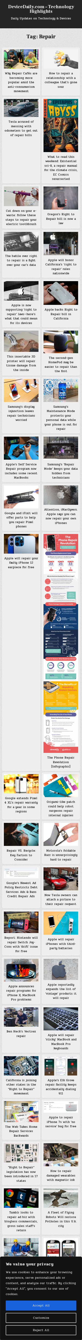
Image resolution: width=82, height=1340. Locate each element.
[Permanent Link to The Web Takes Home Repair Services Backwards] (21, 1111)
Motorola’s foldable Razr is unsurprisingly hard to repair (60, 855)
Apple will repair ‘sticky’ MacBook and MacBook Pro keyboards (61, 1042)
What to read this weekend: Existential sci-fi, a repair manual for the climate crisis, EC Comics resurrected (60, 168)
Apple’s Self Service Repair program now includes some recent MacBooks (21, 471)
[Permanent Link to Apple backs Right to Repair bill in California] (61, 293)
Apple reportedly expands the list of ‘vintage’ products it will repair (61, 991)
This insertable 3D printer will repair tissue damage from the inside (21, 363)
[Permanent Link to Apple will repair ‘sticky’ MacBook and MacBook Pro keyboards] (61, 1018)
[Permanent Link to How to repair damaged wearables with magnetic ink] (61, 1154)
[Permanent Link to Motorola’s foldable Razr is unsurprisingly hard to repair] (61, 834)
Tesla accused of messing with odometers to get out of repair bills (21, 128)
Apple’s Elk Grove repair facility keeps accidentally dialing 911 (61, 1087)
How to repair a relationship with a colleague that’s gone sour (61, 80)
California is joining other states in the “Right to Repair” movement (21, 1087)
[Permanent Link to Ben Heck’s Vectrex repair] (21, 1017)
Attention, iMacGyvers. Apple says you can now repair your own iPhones (61, 516)
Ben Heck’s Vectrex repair (21, 1033)
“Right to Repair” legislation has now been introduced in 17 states (21, 1174)
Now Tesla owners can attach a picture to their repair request (60, 899)
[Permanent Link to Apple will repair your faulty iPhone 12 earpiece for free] (21, 543)
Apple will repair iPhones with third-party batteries (61, 944)
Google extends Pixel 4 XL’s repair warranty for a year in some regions (21, 805)
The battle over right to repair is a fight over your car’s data (21, 260)
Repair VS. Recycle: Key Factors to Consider (21, 855)
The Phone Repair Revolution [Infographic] (60, 762)
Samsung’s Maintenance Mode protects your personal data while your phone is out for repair (61, 417)
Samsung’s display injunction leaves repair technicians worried (21, 413)
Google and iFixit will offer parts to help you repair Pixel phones (21, 520)
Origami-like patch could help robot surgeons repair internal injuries (61, 809)
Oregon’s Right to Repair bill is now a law (61, 218)
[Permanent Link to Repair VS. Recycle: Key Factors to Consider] (21, 834)
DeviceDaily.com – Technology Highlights (41, 9)
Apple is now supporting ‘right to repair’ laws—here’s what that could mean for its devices (21, 314)
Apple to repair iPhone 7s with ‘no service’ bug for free (60, 1122)
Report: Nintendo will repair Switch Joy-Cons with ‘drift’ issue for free (21, 945)
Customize (41, 1317)
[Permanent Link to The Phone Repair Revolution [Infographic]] (61, 643)
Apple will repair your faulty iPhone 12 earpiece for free (21, 563)
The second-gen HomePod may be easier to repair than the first (61, 365)
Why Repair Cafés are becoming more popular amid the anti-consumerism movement (21, 82)
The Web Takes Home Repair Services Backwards (21, 1131)
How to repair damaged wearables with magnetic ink (60, 1175)
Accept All (41, 1305)
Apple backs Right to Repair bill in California (60, 314)
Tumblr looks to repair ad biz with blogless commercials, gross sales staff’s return (21, 1221)
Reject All (41, 1330)
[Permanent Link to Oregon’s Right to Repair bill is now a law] (61, 198)
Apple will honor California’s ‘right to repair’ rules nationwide (61, 267)
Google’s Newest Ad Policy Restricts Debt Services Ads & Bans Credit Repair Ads (21, 890)
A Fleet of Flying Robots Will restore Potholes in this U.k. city (61, 1219)
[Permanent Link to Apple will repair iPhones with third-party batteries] (61, 923)
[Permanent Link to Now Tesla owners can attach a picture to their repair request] (61, 878)
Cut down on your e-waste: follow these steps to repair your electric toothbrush (21, 218)
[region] (41, 1298)
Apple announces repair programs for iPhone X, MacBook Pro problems (21, 993)
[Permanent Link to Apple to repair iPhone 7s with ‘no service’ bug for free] (61, 1107)
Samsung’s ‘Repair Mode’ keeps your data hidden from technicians (61, 471)
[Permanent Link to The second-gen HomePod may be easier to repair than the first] (61, 342)
